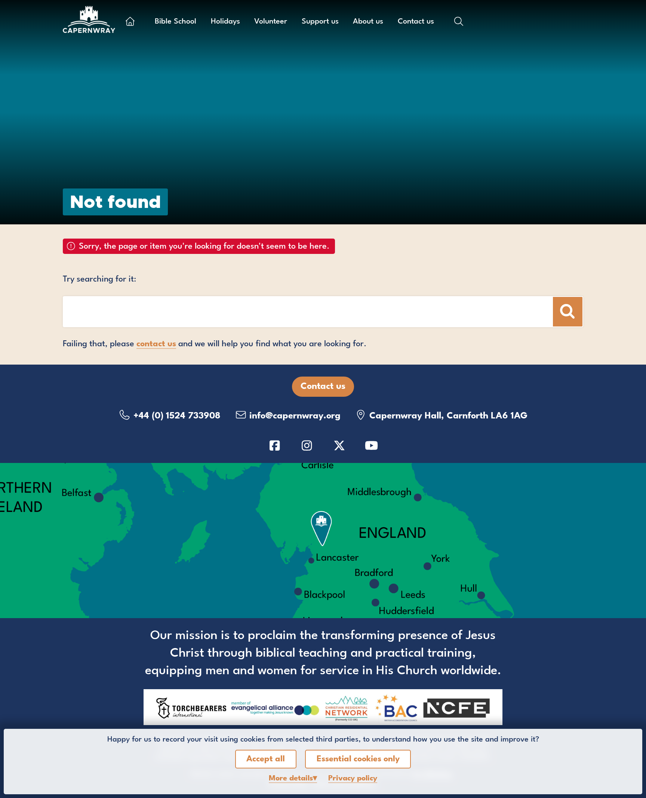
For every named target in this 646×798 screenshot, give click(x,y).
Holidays (225, 21)
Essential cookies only (358, 759)
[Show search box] (459, 21)
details (291, 778)
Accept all (265, 759)
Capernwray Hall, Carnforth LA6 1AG (447, 416)
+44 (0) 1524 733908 (176, 416)
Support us (320, 21)
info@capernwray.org (294, 416)
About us (368, 21)
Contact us (416, 21)
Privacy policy (352, 778)
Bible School (175, 21)
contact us (156, 344)
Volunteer (270, 21)
